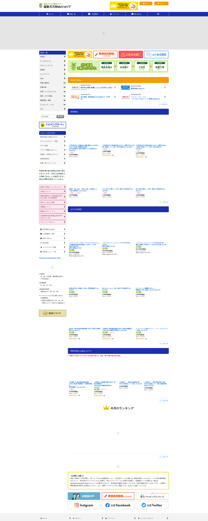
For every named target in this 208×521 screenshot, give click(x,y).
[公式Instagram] (84, 516)
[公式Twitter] (152, 516)
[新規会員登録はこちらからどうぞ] (118, 506)
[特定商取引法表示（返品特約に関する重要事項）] (52, 335)
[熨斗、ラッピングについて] (152, 506)
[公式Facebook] (118, 516)
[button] (158, 14)
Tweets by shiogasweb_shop (49, 258)
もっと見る (162, 105)
